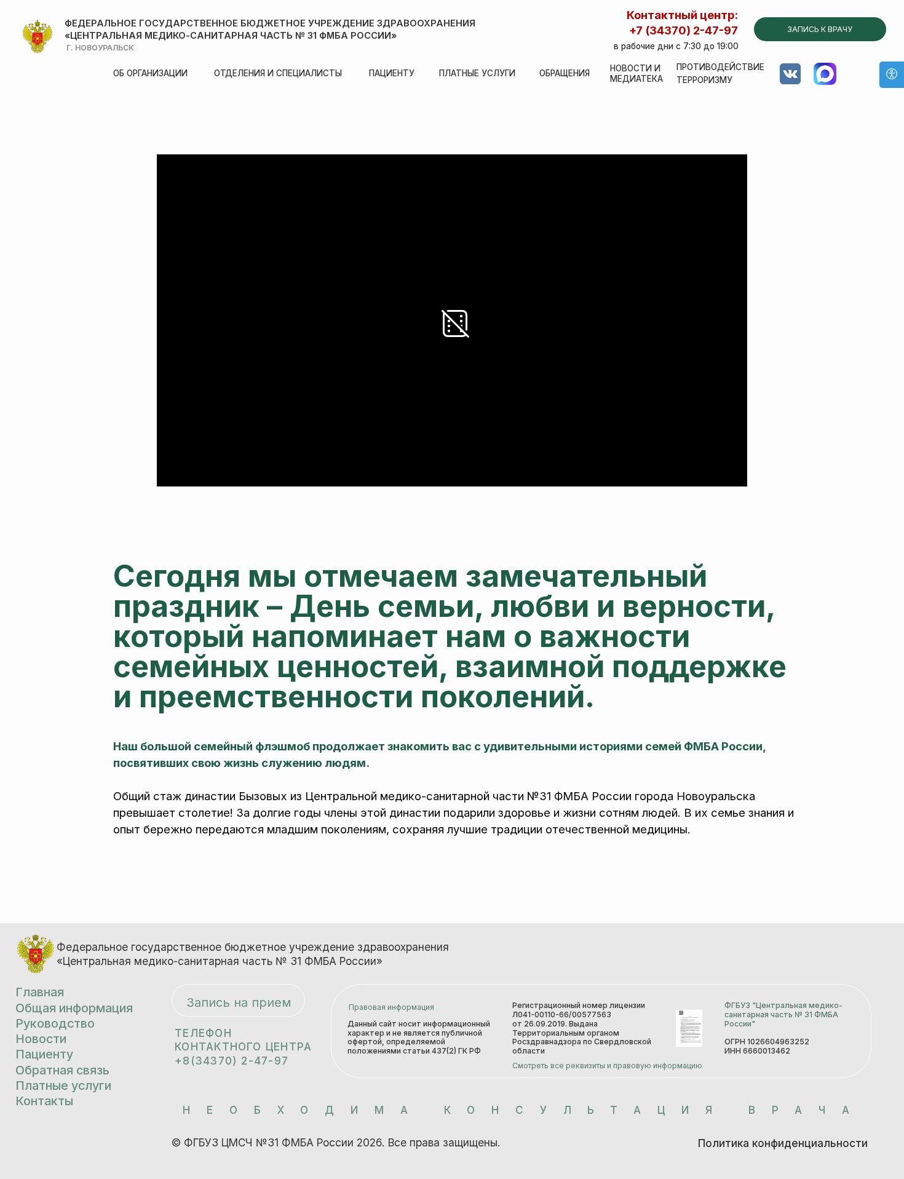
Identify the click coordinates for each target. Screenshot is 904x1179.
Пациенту (391, 73)
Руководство (55, 1023)
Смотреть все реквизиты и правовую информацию (607, 1065)
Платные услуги (477, 73)
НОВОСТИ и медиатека (636, 73)
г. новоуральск (100, 47)
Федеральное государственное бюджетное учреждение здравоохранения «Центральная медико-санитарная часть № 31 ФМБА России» (270, 29)
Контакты (44, 1101)
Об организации (150, 73)
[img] (37, 37)
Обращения (564, 73)
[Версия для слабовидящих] (891, 75)
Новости (40, 1038)
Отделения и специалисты (278, 73)
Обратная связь (62, 1070)
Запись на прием (238, 1002)
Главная (39, 992)
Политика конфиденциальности (783, 1143)
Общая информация (74, 1008)
